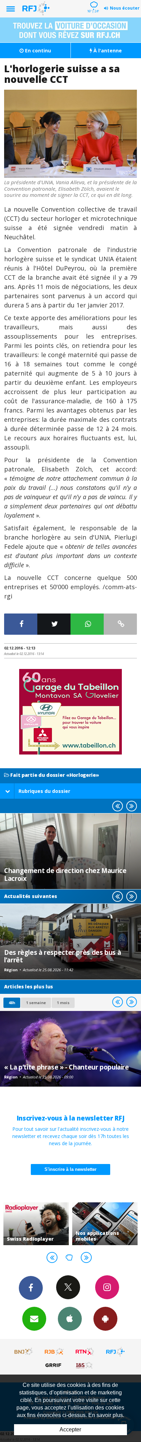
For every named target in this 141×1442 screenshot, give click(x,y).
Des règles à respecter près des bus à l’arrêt (62, 956)
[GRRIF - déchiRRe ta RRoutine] (54, 1365)
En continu (37, 50)
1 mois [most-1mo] (63, 1002)
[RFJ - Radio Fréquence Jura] (115, 1351)
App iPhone (70, 1319)
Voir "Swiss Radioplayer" (36, 1223)
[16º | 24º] (93, 0)
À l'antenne (107, 50)
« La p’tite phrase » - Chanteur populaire (66, 1067)
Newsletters (34, 1319)
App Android (105, 1319)
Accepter (70, 1429)
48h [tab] (12, 1002)
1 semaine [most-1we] (36, 1002)
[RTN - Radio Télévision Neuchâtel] (85, 1351)
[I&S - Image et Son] (85, 1365)
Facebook (31, 1288)
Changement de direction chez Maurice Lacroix (65, 874)
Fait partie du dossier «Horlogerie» (54, 775)
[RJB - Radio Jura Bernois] (54, 1351)
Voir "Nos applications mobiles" (105, 1223)
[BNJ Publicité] (24, 1351)
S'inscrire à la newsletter (70, 1169)
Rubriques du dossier (44, 791)
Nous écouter (125, 8)
